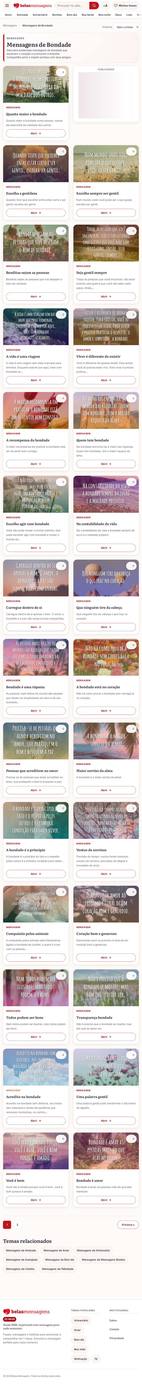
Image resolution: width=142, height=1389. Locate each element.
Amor (8, 14)
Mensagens (10, 25)
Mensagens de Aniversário (93, 1250)
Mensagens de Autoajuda (22, 1259)
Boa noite (104, 14)
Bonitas (57, 14)
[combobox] (72, 5)
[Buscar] (94, 5)
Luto (129, 14)
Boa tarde (88, 14)
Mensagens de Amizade (21, 1250)
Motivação (80, 1358)
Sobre (113, 1320)
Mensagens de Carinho (20, 1268)
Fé (96, 1358)
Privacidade (116, 1338)
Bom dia (72, 14)
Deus (118, 14)
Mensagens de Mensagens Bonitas (103, 1259)
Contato (114, 1329)
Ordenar (107, 26)
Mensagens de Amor (56, 1250)
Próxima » (128, 1224)
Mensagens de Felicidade (57, 1268)
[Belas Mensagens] (32, 5)
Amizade (22, 14)
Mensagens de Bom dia (59, 1259)
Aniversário (40, 14)
